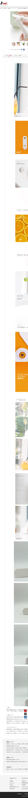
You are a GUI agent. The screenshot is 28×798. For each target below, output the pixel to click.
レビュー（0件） (18, 55)
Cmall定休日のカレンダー (14, 786)
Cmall (1, 8)
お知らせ (11, 784)
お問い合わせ (12, 788)
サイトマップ (12, 782)
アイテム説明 (8, 55)
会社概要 (11, 780)
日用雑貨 (4, 8)
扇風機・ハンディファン (12, 8)
